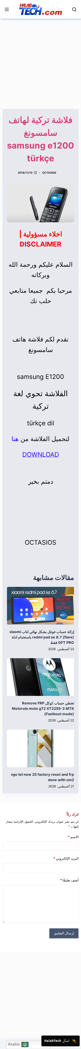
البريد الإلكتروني (66, 858)
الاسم (73, 837)
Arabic (14, 1044)
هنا (15, 439)
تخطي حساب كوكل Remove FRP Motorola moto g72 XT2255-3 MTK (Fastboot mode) (43, 708)
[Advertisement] (40, 59)
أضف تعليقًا (69, 880)
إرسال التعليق (64, 933)
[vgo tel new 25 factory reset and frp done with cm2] (40, 748)
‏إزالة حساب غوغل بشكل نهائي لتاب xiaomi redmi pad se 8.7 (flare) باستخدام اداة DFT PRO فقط (41, 637)
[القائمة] (7, 9)
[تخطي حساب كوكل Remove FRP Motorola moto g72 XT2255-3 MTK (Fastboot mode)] (40, 677)
